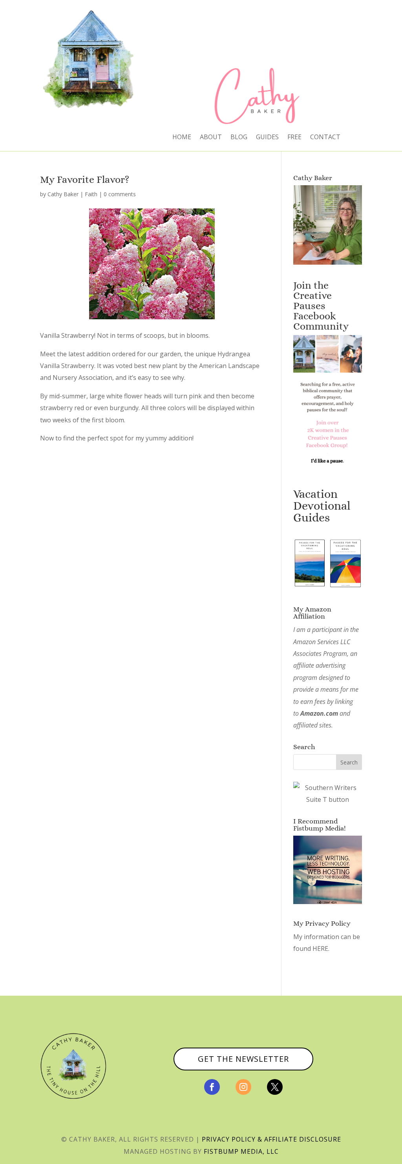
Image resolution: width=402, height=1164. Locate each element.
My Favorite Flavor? (84, 179)
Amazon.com (319, 713)
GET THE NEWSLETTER (243, 1058)
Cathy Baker (63, 194)
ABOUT (211, 137)
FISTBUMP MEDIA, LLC (241, 1151)
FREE (294, 137)
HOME (181, 137)
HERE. (320, 948)
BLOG (238, 137)
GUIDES (267, 137)
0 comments (120, 194)
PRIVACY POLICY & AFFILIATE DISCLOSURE (271, 1139)
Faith (91, 194)
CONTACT (325, 137)
